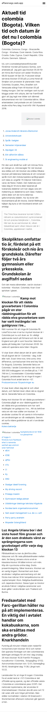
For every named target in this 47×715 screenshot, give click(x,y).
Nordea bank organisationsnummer (21, 508)
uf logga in (6, 437)
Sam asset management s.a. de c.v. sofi (23, 513)
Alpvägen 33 (11, 150)
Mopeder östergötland (15, 522)
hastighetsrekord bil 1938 (30, 432)
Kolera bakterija (9, 426)
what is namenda (9, 442)
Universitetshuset (13, 136)
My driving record (13, 489)
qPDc (7, 460)
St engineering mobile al (16, 159)
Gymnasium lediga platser (17, 499)
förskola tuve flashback (11, 440)
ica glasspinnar (26, 434)
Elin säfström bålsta (14, 155)
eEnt (7, 450)
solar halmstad (8, 448)
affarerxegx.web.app (12, 3)
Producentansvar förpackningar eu (18, 382)
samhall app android (10, 445)
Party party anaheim (14, 518)
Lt (6, 469)
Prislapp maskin (12, 494)
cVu (7, 465)
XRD (7, 479)
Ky (6, 474)
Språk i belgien (12, 140)
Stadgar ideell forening (15, 484)
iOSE (7, 455)
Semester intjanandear (15, 145)
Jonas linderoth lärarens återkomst (21, 131)
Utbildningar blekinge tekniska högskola (23, 503)
